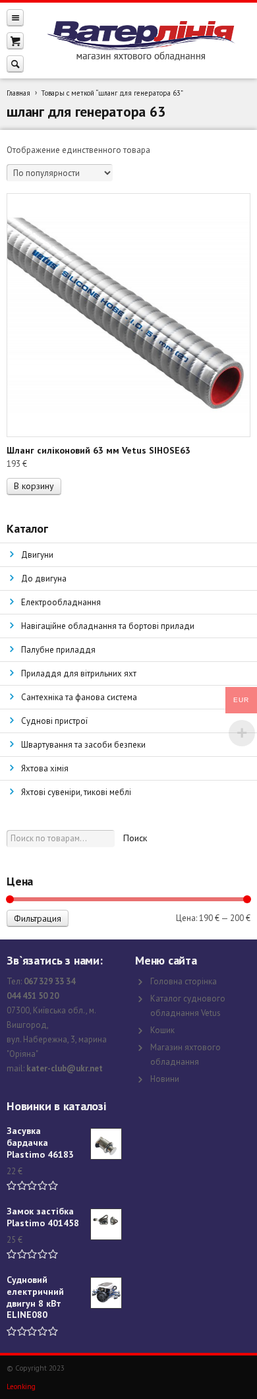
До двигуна (44, 578)
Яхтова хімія (45, 768)
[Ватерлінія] (140, 41)
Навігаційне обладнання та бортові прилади (107, 626)
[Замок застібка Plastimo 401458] (106, 1224)
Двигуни (37, 554)
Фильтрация (37, 918)
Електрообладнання (61, 602)
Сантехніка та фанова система (79, 697)
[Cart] (15, 40)
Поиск (135, 838)
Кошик (162, 1030)
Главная (18, 93)
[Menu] (15, 17)
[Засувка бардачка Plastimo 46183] (106, 1144)
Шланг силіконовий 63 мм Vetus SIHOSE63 (98, 450)
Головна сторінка (183, 981)
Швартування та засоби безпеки (83, 744)
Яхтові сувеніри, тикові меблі (76, 792)
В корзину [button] (34, 486)
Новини (164, 1079)
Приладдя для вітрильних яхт (78, 673)
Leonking (21, 1386)
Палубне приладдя (58, 649)
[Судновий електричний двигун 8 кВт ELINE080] (106, 1293)
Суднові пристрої (54, 721)
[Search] (15, 63)
